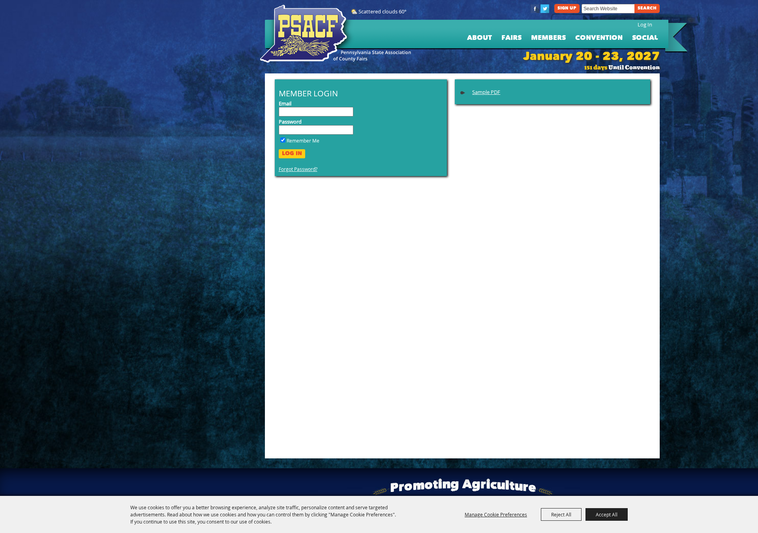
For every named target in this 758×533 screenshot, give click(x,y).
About (479, 38)
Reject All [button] (561, 514)
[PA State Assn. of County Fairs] (307, 34)
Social (645, 38)
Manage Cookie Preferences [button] (496, 514)
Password (290, 121)
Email (285, 103)
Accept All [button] (606, 514)
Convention (599, 38)
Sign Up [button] (566, 8)
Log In (645, 24)
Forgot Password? (298, 169)
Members (548, 38)
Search (647, 8)
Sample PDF (486, 92)
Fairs (511, 38)
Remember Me (303, 140)
